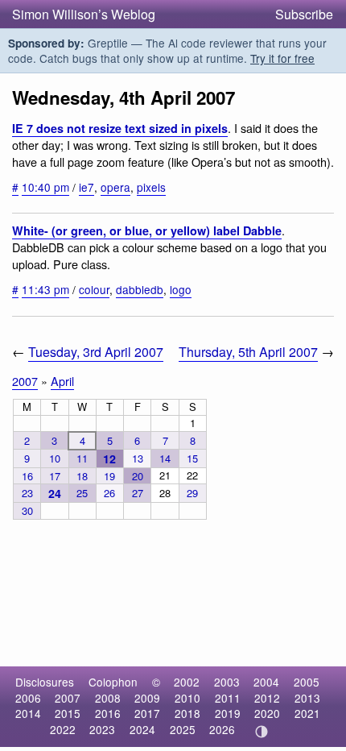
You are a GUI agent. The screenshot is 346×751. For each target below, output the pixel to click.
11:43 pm (45, 289)
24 (54, 493)
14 (165, 458)
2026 (222, 729)
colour (94, 289)
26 (109, 492)
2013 (307, 698)
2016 (108, 713)
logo (181, 289)
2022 (63, 729)
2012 (267, 698)
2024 (142, 729)
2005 (306, 682)
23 (27, 492)
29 (192, 492)
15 (192, 458)
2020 (267, 713)
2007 (25, 380)
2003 (227, 682)
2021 (307, 713)
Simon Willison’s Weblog (83, 14)
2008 (108, 698)
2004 (266, 682)
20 (137, 475)
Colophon (113, 682)
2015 (67, 713)
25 (82, 492)
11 (82, 458)
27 (137, 492)
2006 (28, 698)
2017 (147, 713)
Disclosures (44, 682)
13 (137, 458)
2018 (187, 713)
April (62, 380)
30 (27, 510)
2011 (228, 698)
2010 (187, 698)
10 (54, 458)
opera (115, 187)
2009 (147, 698)
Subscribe (304, 14)
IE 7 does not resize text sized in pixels (120, 128)
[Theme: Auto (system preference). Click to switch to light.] (261, 731)
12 (109, 458)
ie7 (86, 187)
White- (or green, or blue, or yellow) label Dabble (147, 230)
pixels (151, 187)
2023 (102, 729)
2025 (183, 729)
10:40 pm (45, 187)
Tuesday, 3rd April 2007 (95, 351)
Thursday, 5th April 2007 (248, 351)
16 (27, 475)
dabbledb (139, 289)
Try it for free (282, 58)
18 (82, 475)
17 (54, 475)
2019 (228, 713)
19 (109, 475)
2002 (187, 682)
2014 (28, 713)
